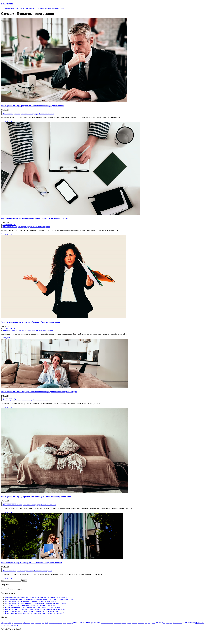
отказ (106, 623)
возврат (19, 623)
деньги (32, 623)
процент (134, 623)
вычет (28, 623)
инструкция (70, 623)
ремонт (159, 622)
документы (38, 623)
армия (5, 623)
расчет (153, 623)
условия (7, 625)
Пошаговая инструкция (29, 114)
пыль (146, 623)
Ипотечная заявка (9, 571)
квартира (89, 622)
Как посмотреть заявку (25, 571)
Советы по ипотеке (48, 505)
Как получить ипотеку (23, 400)
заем (60, 623)
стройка (202, 623)
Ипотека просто (8, 400)
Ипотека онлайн (9, 330)
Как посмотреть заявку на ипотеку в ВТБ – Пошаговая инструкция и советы (31, 563)
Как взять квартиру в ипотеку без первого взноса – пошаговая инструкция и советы (34, 218)
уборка (3, 625)
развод (149, 623)
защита (64, 623)
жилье (56, 623)
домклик (51, 623)
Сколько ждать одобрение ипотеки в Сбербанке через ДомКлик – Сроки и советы (35, 603)
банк (9, 623)
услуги (11, 625)
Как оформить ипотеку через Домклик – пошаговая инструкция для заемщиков (32, 106)
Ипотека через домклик (11, 114)
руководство (169, 623)
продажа (129, 623)
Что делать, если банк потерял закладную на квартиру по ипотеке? (30, 605)
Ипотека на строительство (12, 505)
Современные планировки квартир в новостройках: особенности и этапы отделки (36, 597)
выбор (24, 623)
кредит (97, 622)
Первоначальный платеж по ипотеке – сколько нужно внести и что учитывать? (34, 613)
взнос (15, 623)
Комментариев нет (9, 112)
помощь (119, 623)
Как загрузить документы (25, 330)
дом (46, 623)
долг (42, 623)
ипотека (78, 622)
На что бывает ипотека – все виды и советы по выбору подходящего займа (33, 607)
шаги (16, 625)
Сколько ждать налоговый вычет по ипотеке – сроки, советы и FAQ (30, 601)
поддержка (114, 623)
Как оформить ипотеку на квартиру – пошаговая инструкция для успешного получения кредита (39, 392)
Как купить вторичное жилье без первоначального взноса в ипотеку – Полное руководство (39, 599)
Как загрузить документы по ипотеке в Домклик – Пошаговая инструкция (30, 322)
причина (124, 623)
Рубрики (4, 589)
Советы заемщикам (46, 114)
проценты (141, 623)
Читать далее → (7, 121)
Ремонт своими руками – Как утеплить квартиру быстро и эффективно (31, 611)
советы (191, 622)
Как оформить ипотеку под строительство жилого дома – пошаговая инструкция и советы (36, 497)
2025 (2, 623)
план (109, 623)
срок (197, 622)
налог (103, 623)
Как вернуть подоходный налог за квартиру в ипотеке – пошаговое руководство (35, 609)
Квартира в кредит (25, 227)
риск (164, 623)
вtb (12, 623)
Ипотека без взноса (10, 227)
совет (185, 622)
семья (180, 623)
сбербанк (176, 623)
